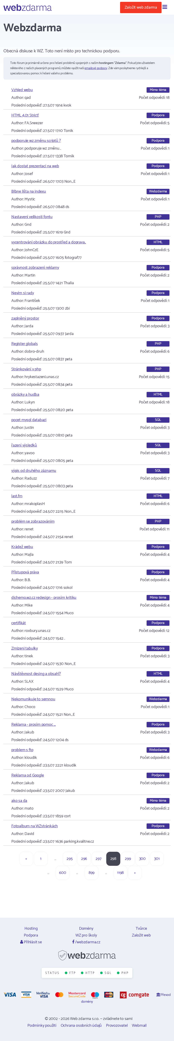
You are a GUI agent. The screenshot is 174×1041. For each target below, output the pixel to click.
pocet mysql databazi (28, 420)
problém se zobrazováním (32, 521)
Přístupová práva (25, 572)
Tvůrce (141, 928)
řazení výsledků (24, 445)
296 (84, 858)
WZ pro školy (86, 935)
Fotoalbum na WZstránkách (34, 826)
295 (69, 858)
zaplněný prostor (25, 318)
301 (157, 858)
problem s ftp (22, 750)
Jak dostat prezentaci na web (35, 166)
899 (91, 872)
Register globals (24, 343)
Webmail (139, 1025)
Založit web (141, 935)
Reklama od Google (27, 775)
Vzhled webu (22, 90)
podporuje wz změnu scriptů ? (35, 140)
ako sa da (19, 800)
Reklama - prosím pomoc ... (33, 724)
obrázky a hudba (25, 394)
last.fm (16, 496)
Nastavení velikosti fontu (32, 217)
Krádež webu (22, 547)
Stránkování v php (26, 369)
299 (128, 858)
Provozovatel (117, 1025)
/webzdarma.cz (87, 942)
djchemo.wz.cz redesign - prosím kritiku (43, 597)
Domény (86, 928)
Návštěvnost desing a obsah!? (35, 673)
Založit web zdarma (141, 7)
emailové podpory (96, 68)
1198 (120, 872)
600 (62, 872)
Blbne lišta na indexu (28, 191)
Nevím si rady (22, 293)
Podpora (31, 935)
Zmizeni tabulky (24, 648)
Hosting (31, 928)
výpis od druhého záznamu (33, 470)
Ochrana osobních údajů (81, 1025)
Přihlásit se (32, 942)
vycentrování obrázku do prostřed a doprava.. (48, 242)
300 (142, 858)
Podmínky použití (41, 1025)
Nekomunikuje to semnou (33, 699)
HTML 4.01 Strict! (25, 115)
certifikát (18, 623)
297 (98, 858)
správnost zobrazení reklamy (35, 267)
